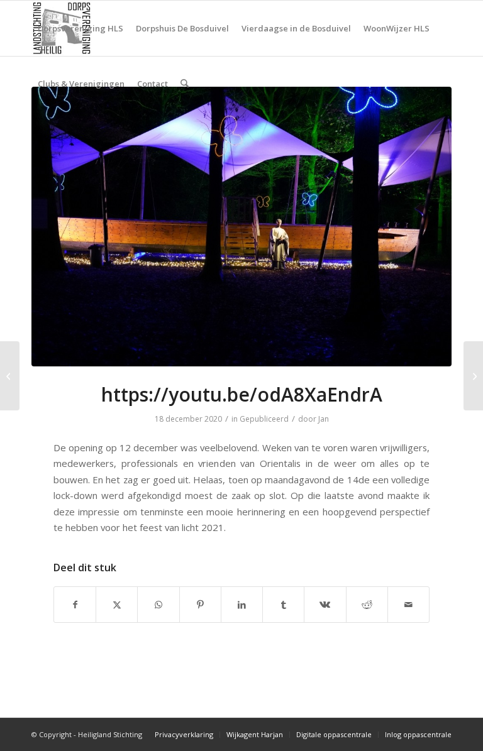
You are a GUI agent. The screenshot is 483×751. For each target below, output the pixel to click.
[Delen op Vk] (324, 604)
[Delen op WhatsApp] (158, 604)
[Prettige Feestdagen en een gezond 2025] (473, 375)
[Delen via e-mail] (408, 604)
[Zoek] (184, 83)
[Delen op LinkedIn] (241, 604)
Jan (323, 419)
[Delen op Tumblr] (283, 604)
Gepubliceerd (264, 419)
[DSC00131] (241, 226)
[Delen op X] (116, 604)
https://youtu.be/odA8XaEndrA (241, 394)
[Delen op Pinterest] (200, 604)
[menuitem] (80, 28)
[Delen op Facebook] (75, 604)
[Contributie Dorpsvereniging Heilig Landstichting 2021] (9, 375)
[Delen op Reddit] (367, 604)
